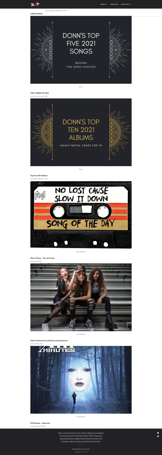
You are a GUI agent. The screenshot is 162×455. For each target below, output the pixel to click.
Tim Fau (85, 452)
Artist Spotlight (81, 334)
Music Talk (114, 4)
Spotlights (125, 4)
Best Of (81, 86)
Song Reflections (81, 251)
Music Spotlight (81, 416)
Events (102, 4)
